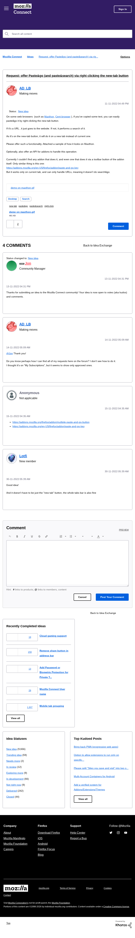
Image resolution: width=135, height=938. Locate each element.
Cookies (111, 891)
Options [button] (125, 56)
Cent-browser (66, 115)
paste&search (39, 205)
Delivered (12, 788)
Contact (8, 898)
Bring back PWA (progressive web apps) (97, 744)
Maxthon (51, 115)
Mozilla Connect (23, 9)
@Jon (9, 352)
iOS (39, 841)
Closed (10, 794)
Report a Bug (78, 841)
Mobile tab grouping (54, 703)
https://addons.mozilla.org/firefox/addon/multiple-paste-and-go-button (55, 420)
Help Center (77, 835)
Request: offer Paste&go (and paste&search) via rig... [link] (70, 56)
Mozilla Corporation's (19, 906)
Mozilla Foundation (16, 846)
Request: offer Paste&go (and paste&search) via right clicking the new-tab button (61, 75)
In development (15, 776)
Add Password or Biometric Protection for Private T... (57, 670)
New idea (24, 110)
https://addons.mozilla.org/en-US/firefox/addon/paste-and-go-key (46, 167)
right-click (54, 205)
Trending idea (14, 752)
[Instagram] (118, 835)
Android (42, 846)
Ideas (30, 56)
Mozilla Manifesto (15, 841)
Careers (8, 852)
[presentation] (9, 534)
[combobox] (67, 34)
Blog (40, 857)
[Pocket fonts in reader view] (126, 245)
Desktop (13, 198)
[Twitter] (110, 835)
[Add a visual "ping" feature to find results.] (119, 245)
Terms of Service (70, 891)
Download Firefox (49, 835)
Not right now (14, 782)
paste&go (25, 205)
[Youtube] (125, 835)
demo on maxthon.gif (23, 187)
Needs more (13, 758)
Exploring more (15, 770)
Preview (124, 528)
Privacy (93, 891)
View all (16, 716)
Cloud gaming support (56, 633)
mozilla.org (44, 891)
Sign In (122, 9)
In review (11, 764)
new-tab (14, 205)
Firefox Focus (46, 852)
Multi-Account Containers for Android (96, 779)
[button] (10, 223)
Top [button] (9, 929)
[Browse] (7, 8)
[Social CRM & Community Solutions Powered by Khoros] (123, 930)
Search (27, 198)
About (8, 835)
